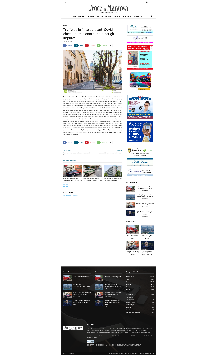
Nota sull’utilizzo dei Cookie (131, 353)
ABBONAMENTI (111, 345)
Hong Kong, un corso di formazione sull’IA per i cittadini (147, 237)
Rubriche (108, 16)
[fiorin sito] (140, 166)
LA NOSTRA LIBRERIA (134, 345)
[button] (152, 16)
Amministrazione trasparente (147, 353)
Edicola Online (138, 16)
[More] (110, 45)
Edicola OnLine (85, 2)
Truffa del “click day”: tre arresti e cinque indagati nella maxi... (133, 253)
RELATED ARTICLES (69, 161)
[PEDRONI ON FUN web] (140, 33)
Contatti (92, 2)
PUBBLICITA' (121, 345)
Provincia (90, 16)
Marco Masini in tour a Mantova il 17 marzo (110, 153)
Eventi (99, 16)
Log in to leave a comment (70, 195)
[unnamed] (140, 176)
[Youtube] (152, 2)
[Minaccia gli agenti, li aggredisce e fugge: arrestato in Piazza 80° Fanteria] (92, 171)
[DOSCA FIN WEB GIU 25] (140, 118)
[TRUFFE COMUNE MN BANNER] (140, 69)
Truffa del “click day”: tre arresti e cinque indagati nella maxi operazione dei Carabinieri (72, 180)
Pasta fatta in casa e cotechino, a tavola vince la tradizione (76, 154)
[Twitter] (149, 2)
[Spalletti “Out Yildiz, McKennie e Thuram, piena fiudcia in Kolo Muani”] (130, 213)
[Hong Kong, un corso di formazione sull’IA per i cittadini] (130, 197)
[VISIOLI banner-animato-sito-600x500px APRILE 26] (140, 142)
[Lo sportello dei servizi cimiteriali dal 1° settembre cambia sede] (113, 171)
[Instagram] (147, 2)
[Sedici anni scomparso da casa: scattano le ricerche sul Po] (130, 189)
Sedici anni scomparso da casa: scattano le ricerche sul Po (132, 237)
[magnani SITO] (140, 43)
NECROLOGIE (100, 345)
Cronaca (81, 16)
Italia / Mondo (126, 16)
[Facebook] (144, 2)
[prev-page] (64, 185)
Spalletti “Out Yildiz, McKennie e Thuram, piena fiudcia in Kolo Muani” (145, 213)
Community (98, 2)
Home (78, 2)
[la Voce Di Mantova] (108, 9)
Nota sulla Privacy (113, 353)
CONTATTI (90, 345)
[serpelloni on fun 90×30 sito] (140, 156)
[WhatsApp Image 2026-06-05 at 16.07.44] (140, 92)
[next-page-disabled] (67, 185)
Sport (117, 16)
